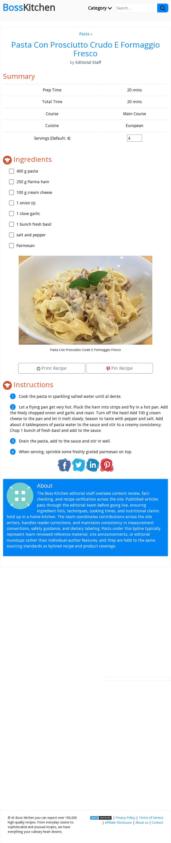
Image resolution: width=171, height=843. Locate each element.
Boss (29, 7)
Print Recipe (53, 368)
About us (141, 822)
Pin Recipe (121, 368)
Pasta (84, 33)
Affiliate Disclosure (118, 822)
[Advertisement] (85, 618)
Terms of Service (151, 817)
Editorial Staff (71, 485)
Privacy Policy (125, 817)
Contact (157, 822)
